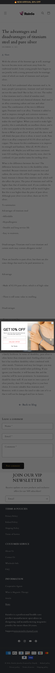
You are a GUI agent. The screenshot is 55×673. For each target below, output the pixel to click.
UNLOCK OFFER (14, 342)
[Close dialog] (52, 323)
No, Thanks (14, 346)
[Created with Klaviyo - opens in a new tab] (27, 351)
